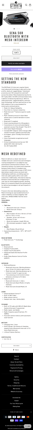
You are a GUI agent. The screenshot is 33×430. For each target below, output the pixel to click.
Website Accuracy (16, 391)
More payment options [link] (16, 73)
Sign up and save (16, 412)
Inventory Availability (16, 365)
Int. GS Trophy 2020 (10, 146)
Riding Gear (16, 406)
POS (9, 428)
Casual (16, 400)
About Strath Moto (16, 362)
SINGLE (16, 52)
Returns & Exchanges (16, 371)
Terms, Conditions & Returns (16, 385)
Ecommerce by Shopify (19, 428)
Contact (16, 359)
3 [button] (17, 28)
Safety (16, 377)
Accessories (16, 397)
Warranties (16, 388)
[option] (16, 18)
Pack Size (16, 49)
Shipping (16, 383)
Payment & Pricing (16, 368)
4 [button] (19, 28)
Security (16, 380)
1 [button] (14, 28)
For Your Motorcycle (16, 403)
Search (16, 356)
